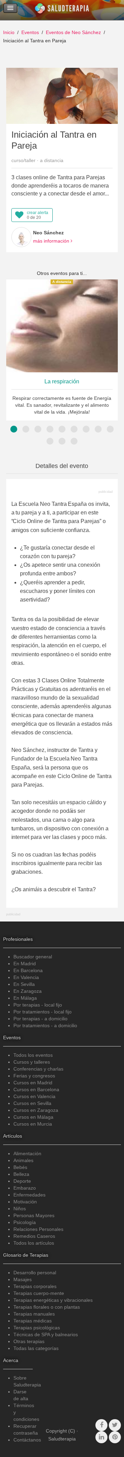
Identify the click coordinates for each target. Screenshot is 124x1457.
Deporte (22, 1181)
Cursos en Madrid (32, 1082)
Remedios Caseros (34, 1236)
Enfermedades (29, 1195)
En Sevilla (24, 984)
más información (52, 241)
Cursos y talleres (31, 1062)
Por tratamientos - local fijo (42, 1011)
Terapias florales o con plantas (46, 1307)
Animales (23, 1160)
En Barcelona (28, 970)
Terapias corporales (34, 1286)
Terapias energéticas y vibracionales (53, 1300)
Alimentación (27, 1153)
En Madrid (24, 963)
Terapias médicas (32, 1320)
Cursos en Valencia (34, 1096)
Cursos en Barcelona (36, 1089)
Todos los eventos (33, 1055)
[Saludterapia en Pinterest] (115, 1437)
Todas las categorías (36, 1348)
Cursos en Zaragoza (35, 1110)
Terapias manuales (34, 1314)
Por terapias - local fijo (37, 1005)
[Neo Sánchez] (21, 237)
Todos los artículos (33, 1243)
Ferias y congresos (34, 1075)
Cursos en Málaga (33, 1117)
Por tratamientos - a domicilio (45, 1025)
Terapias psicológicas (36, 1327)
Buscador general (32, 956)
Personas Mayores (33, 1215)
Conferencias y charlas (38, 1069)
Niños (19, 1208)
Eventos (30, 32)
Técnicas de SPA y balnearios (45, 1334)
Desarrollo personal (34, 1272)
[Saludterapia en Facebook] (101, 1425)
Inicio (8, 32)
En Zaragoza (27, 991)
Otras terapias (28, 1341)
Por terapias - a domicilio (40, 1018)
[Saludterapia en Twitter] (115, 1425)
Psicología (24, 1222)
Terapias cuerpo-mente (38, 1293)
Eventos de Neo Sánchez (73, 32)
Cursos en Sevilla (32, 1103)
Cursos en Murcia (32, 1124)
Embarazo (24, 1188)
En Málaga (25, 998)
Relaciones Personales (38, 1229)
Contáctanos (27, 1440)
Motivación (25, 1201)
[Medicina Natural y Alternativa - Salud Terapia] (62, 10)
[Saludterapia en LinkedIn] (101, 1437)
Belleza (21, 1174)
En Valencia (26, 977)
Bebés (20, 1167)
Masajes (22, 1279)
